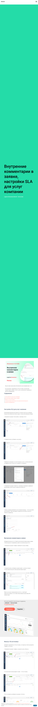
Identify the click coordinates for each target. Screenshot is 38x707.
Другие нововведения (9, 402)
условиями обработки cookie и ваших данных (21, 703)
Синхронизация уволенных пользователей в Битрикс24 (16, 400)
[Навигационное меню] (36, 1)
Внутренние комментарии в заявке (12, 398)
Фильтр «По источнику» (10, 399)
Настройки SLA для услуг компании (12, 396)
